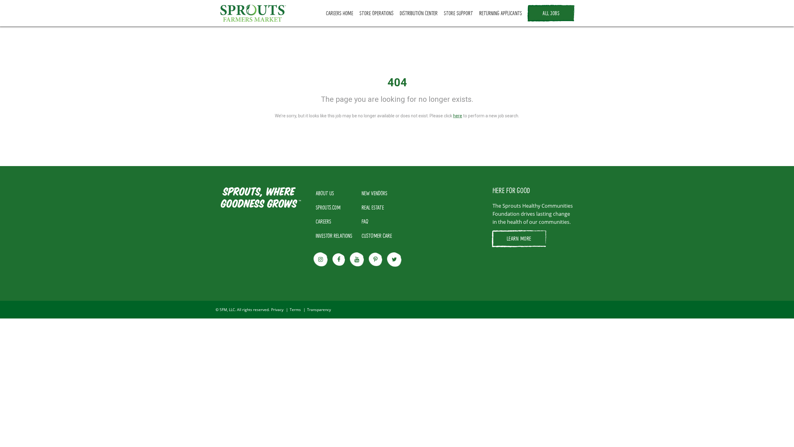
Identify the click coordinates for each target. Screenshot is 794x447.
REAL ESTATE (373, 207)
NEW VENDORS (374, 193)
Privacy (277, 309)
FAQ (365, 221)
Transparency (319, 309)
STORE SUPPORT (458, 13)
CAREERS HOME (339, 13)
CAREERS (323, 221)
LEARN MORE (519, 238)
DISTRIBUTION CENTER (419, 13)
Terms (295, 309)
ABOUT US (325, 193)
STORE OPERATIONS (376, 13)
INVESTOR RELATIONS (334, 235)
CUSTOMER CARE (377, 235)
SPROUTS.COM (328, 207)
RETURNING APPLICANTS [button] (500, 13)
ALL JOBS (551, 13)
